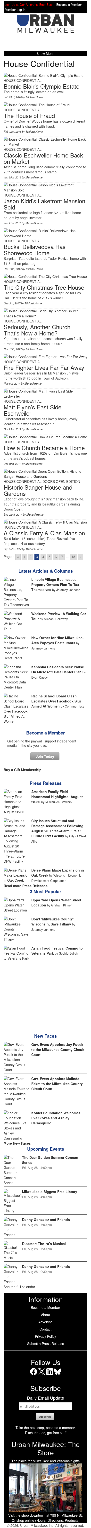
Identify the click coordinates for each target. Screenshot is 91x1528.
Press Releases (46, 783)
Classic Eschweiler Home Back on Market (43, 158)
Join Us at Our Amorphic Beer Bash (29, 4)
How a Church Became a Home (44, 447)
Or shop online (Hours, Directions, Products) (46, 1520)
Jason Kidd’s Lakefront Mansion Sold (44, 204)
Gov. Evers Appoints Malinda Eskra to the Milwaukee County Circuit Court (57, 1083)
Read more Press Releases (26, 885)
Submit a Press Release (45, 1343)
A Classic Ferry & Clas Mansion (44, 533)
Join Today (45, 756)
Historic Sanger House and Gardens (38, 490)
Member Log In (15, 9)
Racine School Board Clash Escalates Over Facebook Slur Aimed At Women (56, 701)
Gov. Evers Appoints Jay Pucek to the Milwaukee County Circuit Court (57, 1049)
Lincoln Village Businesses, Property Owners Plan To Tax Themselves (55, 584)
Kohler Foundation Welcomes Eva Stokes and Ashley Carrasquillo (56, 1117)
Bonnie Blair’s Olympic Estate (41, 86)
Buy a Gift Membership (22, 769)
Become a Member (45, 733)
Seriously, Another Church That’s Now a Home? (37, 329)
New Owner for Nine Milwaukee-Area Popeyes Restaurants (57, 640)
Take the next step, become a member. (46, 1427)
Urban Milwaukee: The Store (45, 1448)
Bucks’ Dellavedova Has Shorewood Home (35, 249)
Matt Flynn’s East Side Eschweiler (32, 410)
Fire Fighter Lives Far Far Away (44, 367)
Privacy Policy (45, 1336)
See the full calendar (19, 1286)
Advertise (45, 1321)
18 (73, 556)
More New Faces (17, 1143)
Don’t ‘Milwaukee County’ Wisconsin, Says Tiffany (52, 921)
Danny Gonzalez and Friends (46, 1219)
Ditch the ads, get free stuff (45, 1432)
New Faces (45, 1036)
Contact (45, 1329)
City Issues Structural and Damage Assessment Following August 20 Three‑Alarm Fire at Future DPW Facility (57, 828)
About (45, 1314)
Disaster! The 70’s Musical (44, 1243)
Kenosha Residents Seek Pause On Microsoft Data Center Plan (57, 669)
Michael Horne (34, 97)
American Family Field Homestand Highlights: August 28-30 (57, 796)
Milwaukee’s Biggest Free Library (49, 1191)
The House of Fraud (29, 115)
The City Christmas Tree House (44, 287)
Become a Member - (70, 4)
